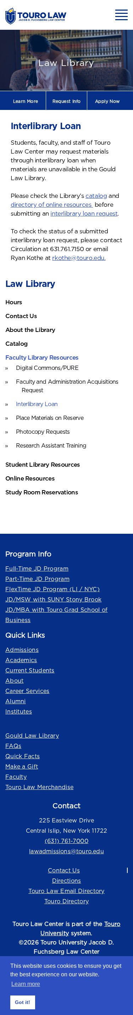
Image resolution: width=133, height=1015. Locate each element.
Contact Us (64, 870)
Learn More (25, 101)
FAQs (13, 746)
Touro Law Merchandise (39, 787)
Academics (21, 660)
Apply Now (107, 101)
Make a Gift (21, 766)
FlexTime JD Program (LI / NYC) (52, 589)
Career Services (27, 691)
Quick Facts (22, 756)
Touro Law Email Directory (66, 891)
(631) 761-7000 (66, 841)
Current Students (30, 670)
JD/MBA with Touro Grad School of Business (56, 614)
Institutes (18, 711)
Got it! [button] (22, 1002)
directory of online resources (52, 204)
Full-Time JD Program (36, 568)
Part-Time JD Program (37, 579)
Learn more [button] (25, 984)
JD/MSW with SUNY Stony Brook (53, 599)
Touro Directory (66, 901)
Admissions (22, 650)
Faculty (16, 776)
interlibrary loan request (83, 213)
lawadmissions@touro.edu (66, 851)
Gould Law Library (32, 735)
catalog (96, 196)
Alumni (15, 701)
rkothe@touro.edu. (78, 258)
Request (66, 101)
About (14, 680)
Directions (66, 880)
